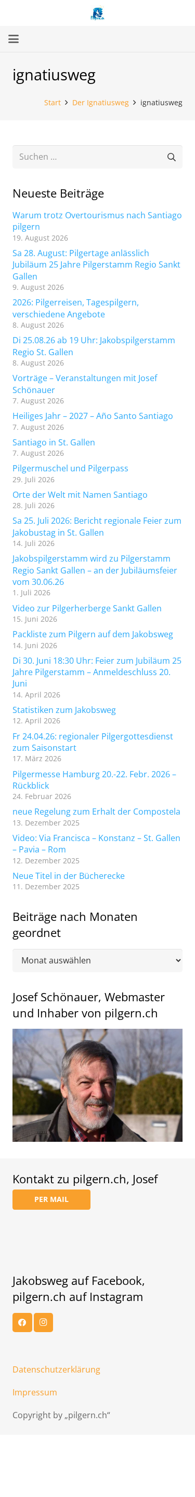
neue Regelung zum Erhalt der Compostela (96, 811)
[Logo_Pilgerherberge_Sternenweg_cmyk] (97, 13)
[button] (13, 39)
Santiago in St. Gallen (53, 442)
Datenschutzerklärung (56, 1369)
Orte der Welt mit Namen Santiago (80, 494)
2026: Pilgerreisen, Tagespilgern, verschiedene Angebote (75, 308)
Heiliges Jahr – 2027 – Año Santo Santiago (92, 416)
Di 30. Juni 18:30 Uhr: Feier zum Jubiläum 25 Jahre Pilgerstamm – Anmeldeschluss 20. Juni (96, 672)
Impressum (34, 1392)
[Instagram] (44, 1323)
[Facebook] (22, 1323)
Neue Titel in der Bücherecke (68, 876)
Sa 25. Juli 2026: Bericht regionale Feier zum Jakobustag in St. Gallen (96, 526)
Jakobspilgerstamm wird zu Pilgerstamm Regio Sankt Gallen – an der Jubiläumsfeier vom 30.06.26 (94, 570)
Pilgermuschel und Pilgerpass (70, 468)
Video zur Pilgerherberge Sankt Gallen (87, 608)
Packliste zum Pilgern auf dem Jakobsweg (92, 634)
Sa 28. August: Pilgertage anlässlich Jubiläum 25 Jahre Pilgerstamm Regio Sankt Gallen (96, 264)
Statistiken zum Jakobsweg (64, 710)
